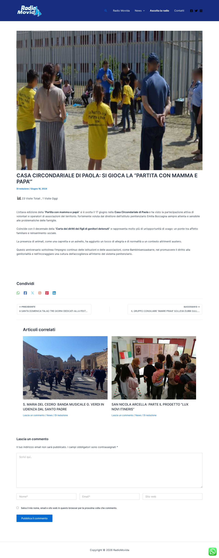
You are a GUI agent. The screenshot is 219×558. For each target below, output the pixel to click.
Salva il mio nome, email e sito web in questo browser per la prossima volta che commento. (69, 508)
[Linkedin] (54, 293)
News (138, 10)
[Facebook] (191, 10)
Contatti (179, 10)
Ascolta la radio (159, 10)
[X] (32, 293)
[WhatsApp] (18, 293)
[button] (105, 11)
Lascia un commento (34, 415)
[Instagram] (201, 10)
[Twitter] (196, 10)
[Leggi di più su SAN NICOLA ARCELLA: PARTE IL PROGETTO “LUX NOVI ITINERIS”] (154, 367)
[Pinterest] (47, 293)
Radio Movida (121, 10)
